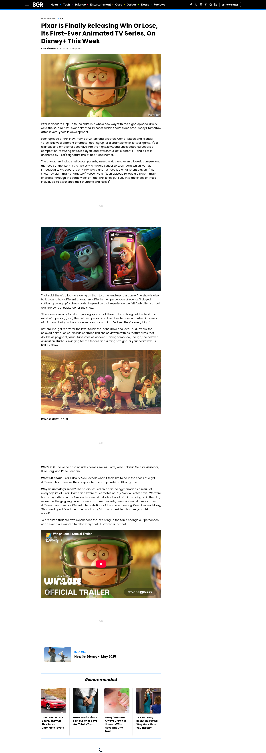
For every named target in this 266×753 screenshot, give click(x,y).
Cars (118, 4)
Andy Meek (50, 48)
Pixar (44, 124)
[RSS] (215, 4)
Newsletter (232, 4)
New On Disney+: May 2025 (95, 656)
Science (80, 4)
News (54, 4)
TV (61, 18)
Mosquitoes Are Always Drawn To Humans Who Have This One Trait (116, 724)
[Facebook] (191, 4)
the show (69, 139)
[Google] (211, 4)
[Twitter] (196, 4)
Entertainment (100, 4)
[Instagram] (201, 4)
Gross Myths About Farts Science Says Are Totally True (85, 721)
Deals (145, 4)
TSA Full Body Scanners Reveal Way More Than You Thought (147, 722)
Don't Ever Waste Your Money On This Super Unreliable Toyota (53, 722)
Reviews (159, 4)
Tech (66, 4)
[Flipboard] (206, 4)
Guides (132, 4)
